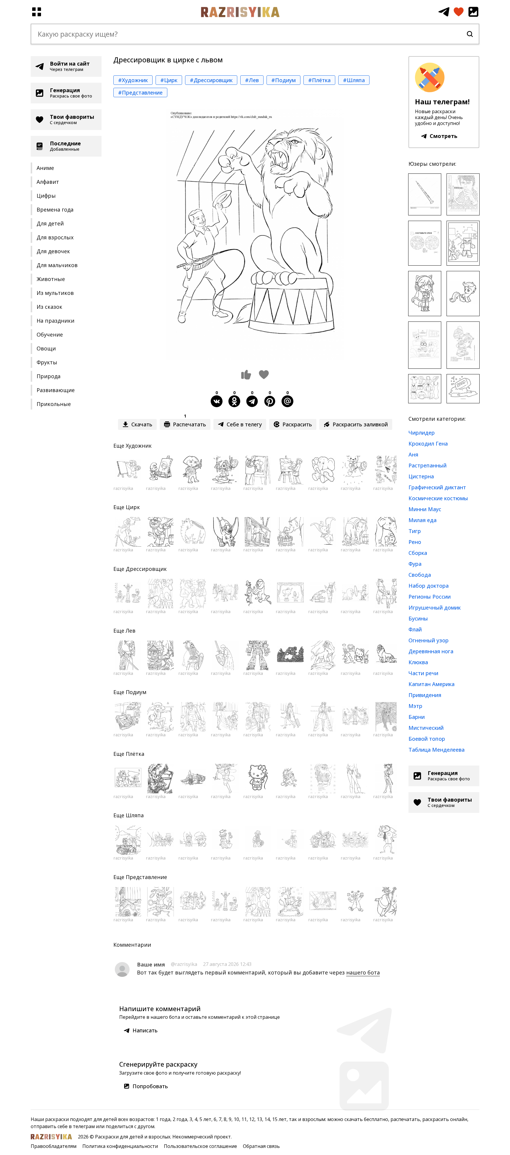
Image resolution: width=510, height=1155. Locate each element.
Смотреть (443, 135)
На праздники (55, 320)
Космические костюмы (438, 498)
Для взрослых (55, 237)
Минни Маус (424, 509)
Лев (130, 630)
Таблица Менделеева (436, 749)
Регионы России (429, 596)
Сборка (417, 552)
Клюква (418, 662)
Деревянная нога (430, 651)
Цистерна (421, 476)
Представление (146, 877)
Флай (415, 629)
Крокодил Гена (428, 443)
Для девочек (53, 251)
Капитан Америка (431, 684)
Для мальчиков (57, 265)
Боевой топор (426, 738)
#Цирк (168, 80)
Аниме (45, 167)
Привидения (424, 694)
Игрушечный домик (434, 607)
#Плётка (319, 80)
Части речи (423, 673)
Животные (51, 278)
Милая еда (422, 520)
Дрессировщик (146, 568)
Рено (414, 541)
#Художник (133, 80)
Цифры (46, 195)
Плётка (135, 753)
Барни (416, 716)
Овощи (46, 348)
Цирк (133, 507)
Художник (139, 445)
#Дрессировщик (211, 80)
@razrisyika (184, 964)
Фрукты (47, 362)
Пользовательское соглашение (200, 1146)
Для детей (50, 223)
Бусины (418, 618)
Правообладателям (53, 1146)
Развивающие (56, 390)
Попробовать (150, 1086)
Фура (414, 563)
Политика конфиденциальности (120, 1146)
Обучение (50, 334)
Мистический (426, 727)
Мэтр (415, 705)
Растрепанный (427, 465)
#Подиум (283, 80)
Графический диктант (437, 487)
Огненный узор (428, 640)
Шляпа (135, 815)
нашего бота (363, 972)
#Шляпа (354, 80)
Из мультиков (55, 292)
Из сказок (49, 306)
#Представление (140, 92)
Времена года (55, 209)
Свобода (419, 574)
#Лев (252, 80)
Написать (145, 1030)
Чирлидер (421, 432)
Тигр (414, 531)
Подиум (136, 692)
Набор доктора (428, 585)
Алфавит (48, 181)
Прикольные (54, 403)
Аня (413, 454)
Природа (49, 376)
